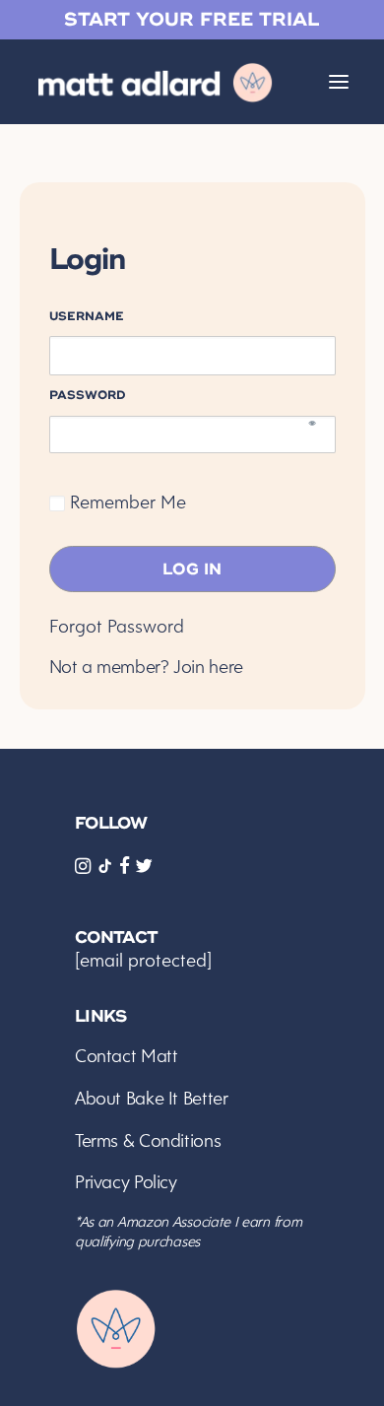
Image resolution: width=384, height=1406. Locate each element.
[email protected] (143, 960)
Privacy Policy (126, 1182)
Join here (208, 666)
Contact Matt (126, 1055)
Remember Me (125, 502)
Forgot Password (116, 626)
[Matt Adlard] (156, 81)
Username (86, 316)
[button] (338, 81)
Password (87, 395)
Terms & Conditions (148, 1140)
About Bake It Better (151, 1098)
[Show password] (311, 430)
